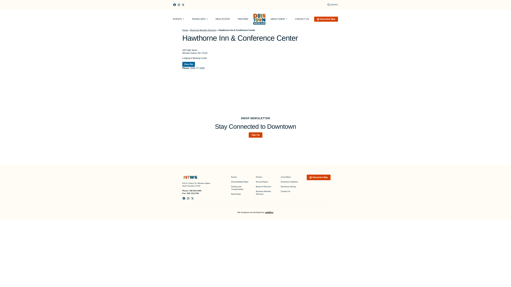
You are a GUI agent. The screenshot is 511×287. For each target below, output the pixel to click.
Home (185, 30)
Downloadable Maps (239, 182)
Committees (286, 177)
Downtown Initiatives (289, 182)
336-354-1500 (195, 191)
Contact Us (302, 19)
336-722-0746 (193, 193)
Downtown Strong (288, 186)
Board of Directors (263, 186)
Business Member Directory (203, 30)
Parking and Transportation (237, 187)
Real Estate (223, 19)
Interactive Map (327, 19)
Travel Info (199, 19)
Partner (243, 19)
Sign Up (256, 135)
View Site (188, 64)
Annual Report (262, 182)
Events (177, 19)
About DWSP (278, 19)
